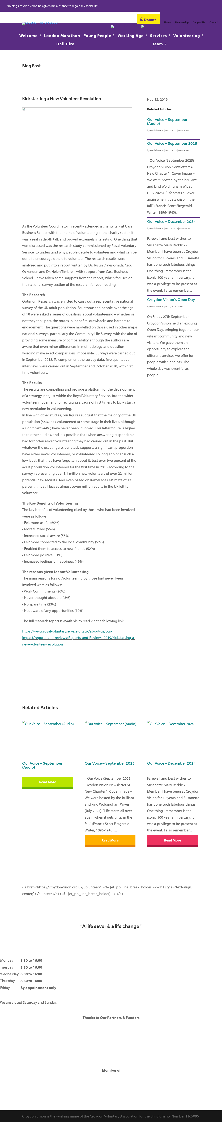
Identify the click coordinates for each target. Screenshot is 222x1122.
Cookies (182, 980)
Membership (182, 22)
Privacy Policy (186, 960)
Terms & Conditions (191, 967)
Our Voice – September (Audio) (167, 121)
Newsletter (183, 130)
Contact (214, 22)
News (180, 306)
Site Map (183, 974)
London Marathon (62, 36)
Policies (182, 987)
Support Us (199, 22)
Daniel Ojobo (157, 130)
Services (158, 36)
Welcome (28, 36)
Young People (97, 36)
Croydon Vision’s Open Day (171, 299)
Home (167, 22)
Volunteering (186, 36)
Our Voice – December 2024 (171, 221)
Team (157, 44)
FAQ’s (180, 994)
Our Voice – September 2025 (172, 143)
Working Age (131, 36)
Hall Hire (65, 44)
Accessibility (185, 1001)
